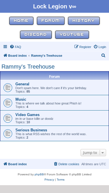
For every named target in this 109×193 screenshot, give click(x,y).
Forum (51, 21)
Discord (36, 34)
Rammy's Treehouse (28, 66)
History (84, 21)
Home (21, 21)
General (22, 84)
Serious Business (31, 130)
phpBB (39, 174)
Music (20, 99)
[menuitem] (15, 46)
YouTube (72, 34)
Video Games (27, 115)
